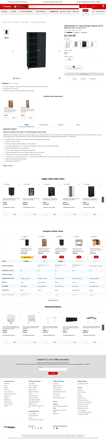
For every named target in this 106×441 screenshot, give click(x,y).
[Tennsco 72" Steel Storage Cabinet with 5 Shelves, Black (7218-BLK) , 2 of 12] (31, 192)
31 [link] (48, 202)
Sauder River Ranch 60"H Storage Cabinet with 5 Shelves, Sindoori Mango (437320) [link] (10, 110)
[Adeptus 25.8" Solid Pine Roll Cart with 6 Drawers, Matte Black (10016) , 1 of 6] (61, 243)
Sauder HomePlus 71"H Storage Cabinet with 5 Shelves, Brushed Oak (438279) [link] (27, 110)
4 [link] (64, 261)
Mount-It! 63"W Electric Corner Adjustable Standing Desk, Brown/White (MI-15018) (91, 327)
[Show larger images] (59, 78)
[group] (11, 109)
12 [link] (48, 330)
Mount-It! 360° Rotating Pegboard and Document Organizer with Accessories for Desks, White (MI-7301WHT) (11, 327)
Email (40, 367)
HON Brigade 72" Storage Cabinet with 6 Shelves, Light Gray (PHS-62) (71, 199)
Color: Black (67, 39)
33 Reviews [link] (76, 32)
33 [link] (30, 261)
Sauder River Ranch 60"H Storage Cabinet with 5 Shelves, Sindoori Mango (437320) (44, 250)
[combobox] (53, 6)
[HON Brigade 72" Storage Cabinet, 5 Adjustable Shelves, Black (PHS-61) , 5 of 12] (91, 192)
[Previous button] (13, 51)
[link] (18, 2)
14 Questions (84, 32)
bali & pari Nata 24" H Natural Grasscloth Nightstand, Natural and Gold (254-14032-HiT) (78, 250)
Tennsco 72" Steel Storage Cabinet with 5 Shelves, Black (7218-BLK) (31, 199)
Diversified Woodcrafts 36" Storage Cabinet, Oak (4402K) (96, 250)
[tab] (27, 125)
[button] (78, 7)
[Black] (84, 44)
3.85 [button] (65, 32)
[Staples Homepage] (6, 7)
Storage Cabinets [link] (25, 22)
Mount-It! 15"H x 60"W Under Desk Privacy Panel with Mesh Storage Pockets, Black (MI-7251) (71, 327)
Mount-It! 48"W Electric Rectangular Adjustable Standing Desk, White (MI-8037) (50, 327)
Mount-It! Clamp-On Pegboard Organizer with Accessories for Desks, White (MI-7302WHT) (31, 327)
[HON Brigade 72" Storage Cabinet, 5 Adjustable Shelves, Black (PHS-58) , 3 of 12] (51, 192)
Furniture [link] (9, 22)
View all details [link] (14, 83)
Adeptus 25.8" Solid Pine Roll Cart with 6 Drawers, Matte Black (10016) (11, 199)
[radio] (74, 67)
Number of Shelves (68, 56)
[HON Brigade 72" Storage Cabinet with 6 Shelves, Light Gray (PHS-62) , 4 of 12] (71, 192)
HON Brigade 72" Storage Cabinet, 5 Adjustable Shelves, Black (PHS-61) (90, 199)
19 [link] (88, 330)
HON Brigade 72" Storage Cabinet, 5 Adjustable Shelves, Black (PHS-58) (50, 199)
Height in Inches (68, 50)
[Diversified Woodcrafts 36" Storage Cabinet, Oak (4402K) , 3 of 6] (96, 243)
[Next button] (59, 51)
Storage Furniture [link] (16, 22)
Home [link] (4, 22)
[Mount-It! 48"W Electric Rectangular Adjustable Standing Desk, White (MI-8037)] (51, 319)
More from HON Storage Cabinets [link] (38, 22)
